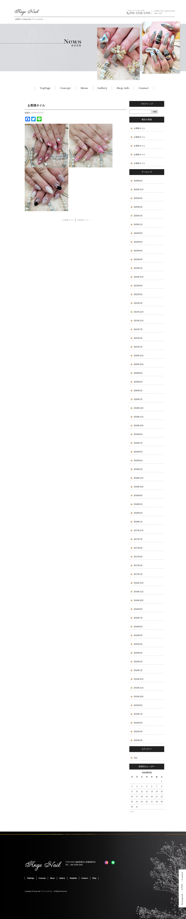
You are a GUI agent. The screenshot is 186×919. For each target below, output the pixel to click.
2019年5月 (138, 452)
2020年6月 (138, 382)
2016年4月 (138, 644)
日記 (135, 758)
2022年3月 (138, 303)
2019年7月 (138, 443)
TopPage (45, 88)
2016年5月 (138, 635)
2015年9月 (138, 705)
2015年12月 (139, 679)
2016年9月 (138, 609)
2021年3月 (138, 338)
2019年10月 (139, 425)
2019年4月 (138, 460)
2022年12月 (139, 277)
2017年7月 (138, 539)
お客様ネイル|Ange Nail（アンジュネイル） (29, 19)
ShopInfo (123, 88)
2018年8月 (138, 495)
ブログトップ (147, 104)
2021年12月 (139, 312)
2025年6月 (138, 198)
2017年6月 (138, 548)
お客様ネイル (67, 220)
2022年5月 (138, 294)
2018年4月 (138, 513)
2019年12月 (139, 408)
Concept (65, 88)
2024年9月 (138, 233)
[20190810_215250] (46, 166)
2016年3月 (138, 653)
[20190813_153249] (46, 209)
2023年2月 (138, 268)
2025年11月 (139, 189)
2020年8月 (138, 373)
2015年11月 (139, 688)
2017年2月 (138, 565)
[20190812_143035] (90, 166)
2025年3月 (138, 216)
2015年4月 (138, 731)
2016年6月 (138, 627)
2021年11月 (139, 321)
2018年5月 (138, 504)
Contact (144, 88)
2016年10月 (139, 600)
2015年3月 (138, 740)
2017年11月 (139, 530)
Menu (84, 88)
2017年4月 (138, 557)
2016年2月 (138, 662)
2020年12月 (139, 356)
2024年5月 (138, 242)
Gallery (102, 88)
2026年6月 (138, 181)
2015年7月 (138, 714)
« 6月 (131, 812)
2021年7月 (138, 329)
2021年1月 (138, 347)
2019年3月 (138, 469)
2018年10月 (139, 487)
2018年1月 (138, 522)
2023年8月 (138, 251)
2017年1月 (138, 574)
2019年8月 (138, 434)
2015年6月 (138, 723)
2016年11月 (139, 592)
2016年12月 (139, 583)
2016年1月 (138, 670)
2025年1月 (138, 224)
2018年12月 (139, 478)
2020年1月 (138, 399)
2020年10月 (139, 364)
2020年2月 (138, 390)
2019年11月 (139, 417)
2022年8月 (138, 286)
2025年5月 (138, 207)
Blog (94, 878)
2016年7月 (138, 618)
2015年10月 (139, 696)
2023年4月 (138, 259)
